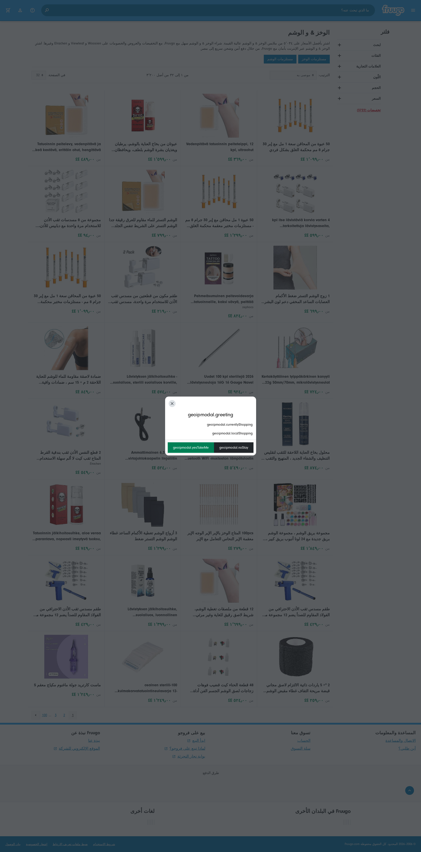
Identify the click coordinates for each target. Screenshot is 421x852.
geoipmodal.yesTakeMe (191, 448)
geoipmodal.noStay (233, 448)
